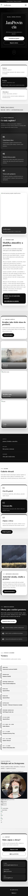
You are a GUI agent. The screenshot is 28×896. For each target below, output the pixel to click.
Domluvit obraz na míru (8, 621)
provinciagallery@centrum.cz (11, 864)
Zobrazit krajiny (8, 335)
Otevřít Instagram (6, 771)
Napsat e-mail (14, 849)
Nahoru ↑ (14, 893)
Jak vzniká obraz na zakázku (11, 301)
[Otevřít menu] (25, 5)
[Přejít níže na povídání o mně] (14, 52)
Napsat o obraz (14, 43)
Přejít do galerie (6, 532)
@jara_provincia (14, 854)
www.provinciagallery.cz (17, 771)
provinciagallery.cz (8, 877)
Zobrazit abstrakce (9, 591)
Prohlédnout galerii (14, 38)
